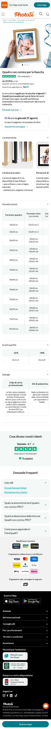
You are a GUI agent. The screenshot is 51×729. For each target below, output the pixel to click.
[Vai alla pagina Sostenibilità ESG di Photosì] (15, 659)
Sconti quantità (9, 345)
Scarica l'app (25, 724)
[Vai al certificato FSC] (15, 669)
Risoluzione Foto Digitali (15, 492)
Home (5, 20)
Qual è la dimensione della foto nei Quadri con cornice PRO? (22, 518)
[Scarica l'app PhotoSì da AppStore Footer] (12, 603)
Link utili (8, 482)
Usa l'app (42, 5)
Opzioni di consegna (14, 126)
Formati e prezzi (10, 109)
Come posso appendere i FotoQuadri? (17, 531)
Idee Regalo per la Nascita (26, 20)
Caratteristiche (9, 137)
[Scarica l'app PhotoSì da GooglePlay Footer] (31, 603)
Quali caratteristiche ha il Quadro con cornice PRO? (21, 504)
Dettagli (6, 374)
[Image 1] (22, 64)
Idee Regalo (12, 20)
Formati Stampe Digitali (15, 488)
